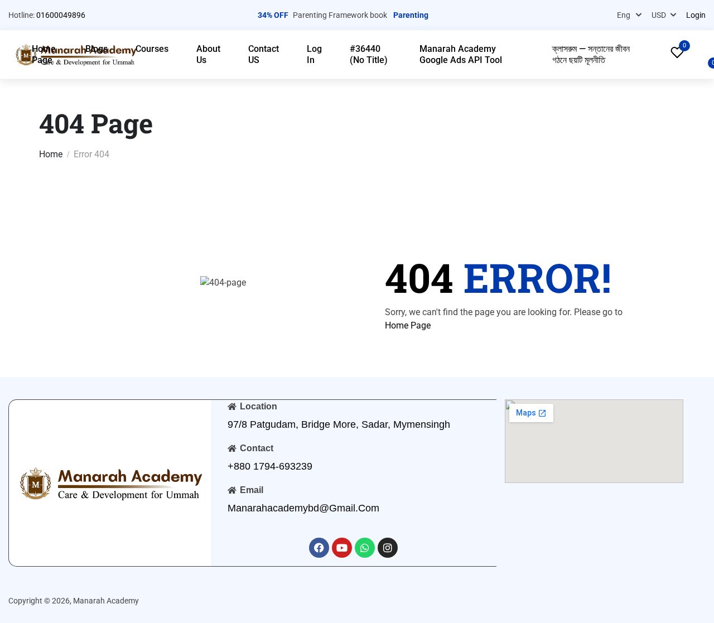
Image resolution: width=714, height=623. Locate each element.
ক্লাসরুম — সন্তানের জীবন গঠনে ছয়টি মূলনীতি (591, 54)
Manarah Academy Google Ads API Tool (460, 54)
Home (50, 154)
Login (696, 15)
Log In (314, 54)
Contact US (263, 54)
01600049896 (60, 15)
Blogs (96, 49)
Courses (152, 49)
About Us (208, 54)
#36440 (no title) (369, 54)
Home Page (44, 54)
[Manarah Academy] (110, 482)
